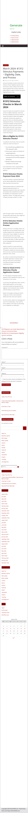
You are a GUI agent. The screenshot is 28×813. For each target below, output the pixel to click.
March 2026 (4, 503)
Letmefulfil (6, 65)
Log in (3, 607)
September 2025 (5, 518)
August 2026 (5, 494)
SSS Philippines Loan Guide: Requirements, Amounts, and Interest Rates (13, 330)
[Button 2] (18, 466)
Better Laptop (5, 440)
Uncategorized (5, 461)
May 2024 (4, 551)
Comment (5, 347)
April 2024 (4, 553)
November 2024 (5, 539)
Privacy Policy (15, 35)
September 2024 (5, 541)
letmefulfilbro (16, 80)
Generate (16, 25)
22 (21, 631)
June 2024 (4, 548)
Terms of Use (14, 37)
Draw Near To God (6, 406)
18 (7, 631)
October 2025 (5, 515)
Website (4, 373)
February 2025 (5, 534)
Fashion (3, 447)
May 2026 (4, 499)
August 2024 (5, 544)
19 (10, 631)
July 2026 (4, 496)
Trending (4, 459)
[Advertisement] (14, 699)
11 (7, 628)
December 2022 (5, 562)
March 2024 (4, 555)
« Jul (13, 638)
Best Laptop (4, 438)
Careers (3, 443)
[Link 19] (16, 11)
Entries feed (4, 610)
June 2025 (4, 525)
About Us (4, 433)
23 (24, 631)
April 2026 (4, 501)
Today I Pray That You (7, 396)
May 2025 (4, 527)
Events (3, 445)
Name (4, 362)
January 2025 (5, 536)
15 (21, 628)
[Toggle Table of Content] (17, 96)
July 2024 (4, 546)
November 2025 (5, 513)
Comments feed (5, 612)
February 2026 (5, 506)
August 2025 (5, 520)
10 (3, 628)
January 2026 (5, 508)
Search (24, 428)
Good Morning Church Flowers (9, 410)
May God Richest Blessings (8, 414)
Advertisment (15, 40)
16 (24, 628)
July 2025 (4, 522)
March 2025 (4, 532)
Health (3, 452)
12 (10, 628)
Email (3, 368)
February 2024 (5, 558)
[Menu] (3, 46)
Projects (3, 457)
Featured (4, 450)
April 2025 (4, 529)
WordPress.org (5, 615)
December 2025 (5, 510)
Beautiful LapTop (6, 435)
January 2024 (5, 560)
